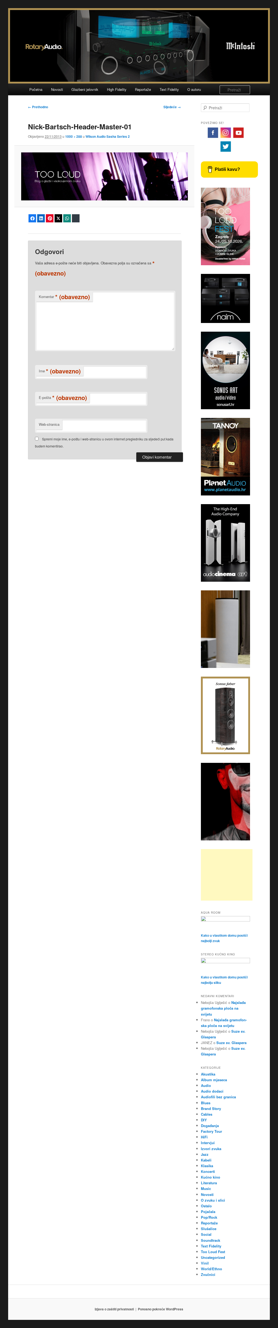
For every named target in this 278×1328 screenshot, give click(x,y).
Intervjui (208, 1142)
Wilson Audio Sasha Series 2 (108, 136)
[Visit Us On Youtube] (238, 137)
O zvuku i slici (213, 1200)
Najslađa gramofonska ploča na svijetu (223, 1008)
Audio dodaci (212, 1091)
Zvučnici (208, 1274)
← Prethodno (38, 106)
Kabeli (206, 1160)
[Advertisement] (226, 875)
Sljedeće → (172, 106)
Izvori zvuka (211, 1148)
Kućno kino (210, 1177)
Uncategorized (213, 1257)
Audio (206, 1085)
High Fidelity (117, 89)
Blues (205, 1102)
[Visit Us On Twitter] (225, 151)
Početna (35, 89)
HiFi (204, 1137)
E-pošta (63, 397)
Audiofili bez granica (218, 1096)
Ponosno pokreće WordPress (160, 1309)
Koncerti (208, 1171)
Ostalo (206, 1205)
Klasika (207, 1165)
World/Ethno (211, 1268)
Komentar (64, 296)
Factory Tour (211, 1131)
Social (206, 1234)
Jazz (204, 1154)
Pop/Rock (209, 1217)
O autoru (194, 89)
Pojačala (208, 1211)
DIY (204, 1119)
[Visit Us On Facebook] (212, 137)
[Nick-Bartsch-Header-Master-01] (104, 176)
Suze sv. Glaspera (231, 1042)
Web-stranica (49, 424)
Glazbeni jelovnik (84, 89)
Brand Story (211, 1108)
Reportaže (143, 89)
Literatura (209, 1182)
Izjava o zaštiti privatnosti (114, 1309)
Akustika (208, 1074)
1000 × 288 (73, 136)
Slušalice (208, 1228)
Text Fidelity (169, 89)
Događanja (210, 1125)
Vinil (205, 1263)
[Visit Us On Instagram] (225, 137)
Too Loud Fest (213, 1251)
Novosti (57, 89)
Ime (60, 371)
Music (206, 1188)
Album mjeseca (214, 1079)
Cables (206, 1114)
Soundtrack (210, 1240)
